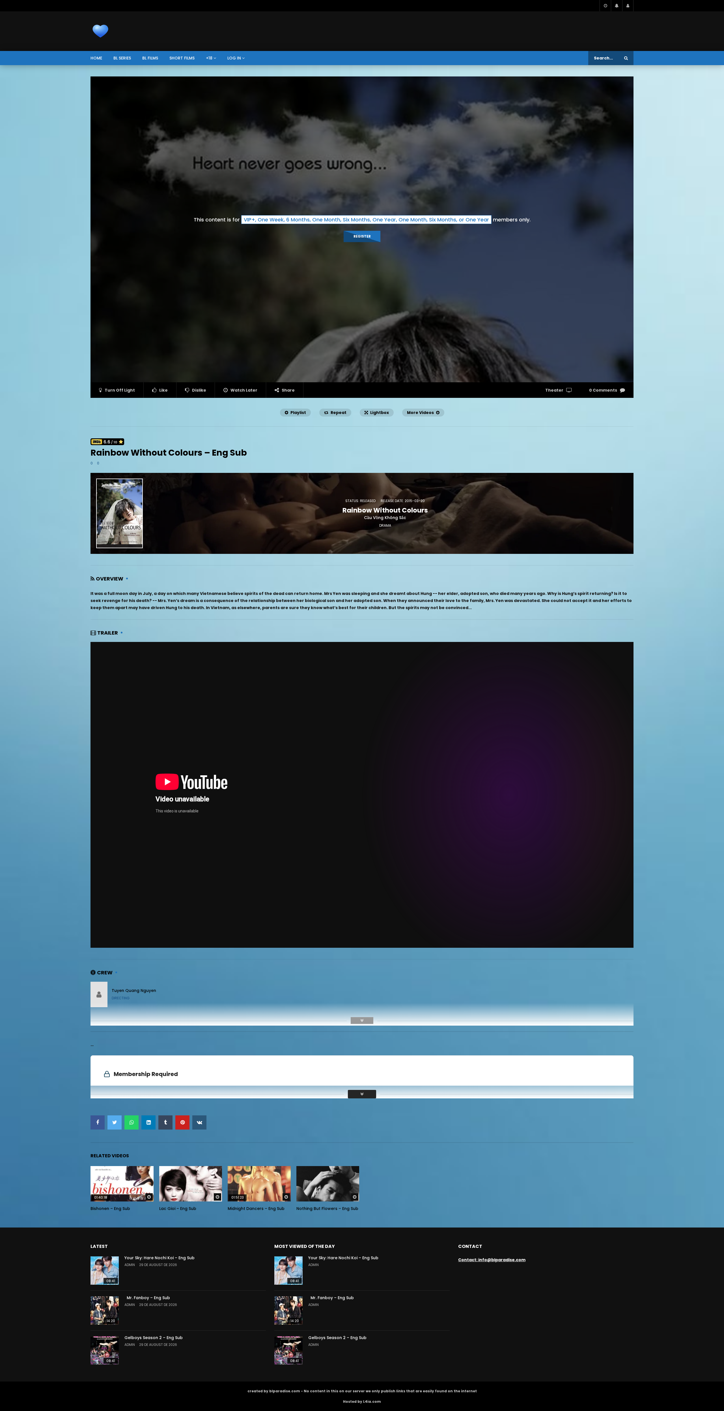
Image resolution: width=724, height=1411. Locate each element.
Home (96, 58)
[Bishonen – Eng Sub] (122, 1183)
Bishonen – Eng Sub (110, 1208)
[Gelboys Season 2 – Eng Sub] (104, 1350)
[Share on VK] (199, 1122)
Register (362, 236)
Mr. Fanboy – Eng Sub (147, 1298)
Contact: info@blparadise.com (491, 1260)
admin (129, 1264)
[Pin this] (182, 1122)
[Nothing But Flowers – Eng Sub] (327, 1183)
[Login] (628, 5)
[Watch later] (605, 5)
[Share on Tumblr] (165, 1122)
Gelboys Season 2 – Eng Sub (153, 1337)
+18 (209, 58)
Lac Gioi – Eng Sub (177, 1208)
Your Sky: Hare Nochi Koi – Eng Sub (159, 1258)
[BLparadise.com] (100, 31)
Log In (234, 58)
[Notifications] (616, 5)
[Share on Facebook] (97, 1122)
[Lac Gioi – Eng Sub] (190, 1183)
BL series (122, 58)
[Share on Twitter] (114, 1122)
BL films (150, 58)
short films (182, 58)
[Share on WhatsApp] (131, 1122)
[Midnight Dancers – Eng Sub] (259, 1183)
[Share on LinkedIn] (148, 1122)
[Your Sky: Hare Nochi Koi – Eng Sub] (104, 1270)
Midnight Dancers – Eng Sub (256, 1208)
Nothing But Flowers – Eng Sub (327, 1208)
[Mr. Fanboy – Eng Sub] (104, 1310)
